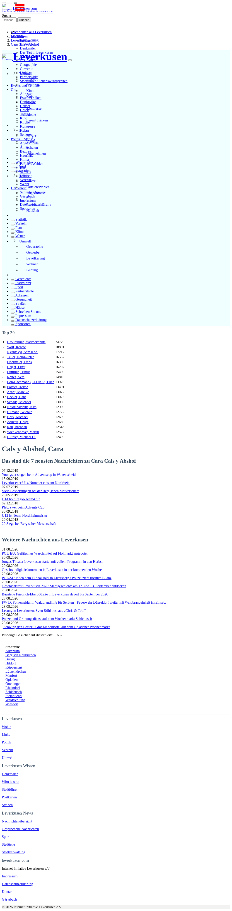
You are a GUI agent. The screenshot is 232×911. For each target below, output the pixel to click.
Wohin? (24, 74)
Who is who (24, 162)
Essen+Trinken (37, 120)
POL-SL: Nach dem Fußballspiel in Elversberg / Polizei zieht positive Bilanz (56, 578)
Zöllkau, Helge (18, 422)
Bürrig (10, 659)
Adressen (22, 295)
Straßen (20, 303)
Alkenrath (12, 651)
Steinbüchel (13, 696)
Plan (18, 228)
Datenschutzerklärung (31, 320)
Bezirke (31, 205)
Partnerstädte (24, 291)
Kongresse (27, 126)
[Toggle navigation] (3, 2)
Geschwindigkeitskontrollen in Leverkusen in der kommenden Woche (52, 570)
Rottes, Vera (15, 377)
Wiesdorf (11, 704)
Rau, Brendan (17, 427)
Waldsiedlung (15, 700)
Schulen (32, 147)
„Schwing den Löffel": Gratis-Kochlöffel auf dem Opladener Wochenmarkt (56, 627)
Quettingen (13, 684)
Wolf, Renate (16, 347)
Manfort (11, 675)
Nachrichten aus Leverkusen (31, 32)
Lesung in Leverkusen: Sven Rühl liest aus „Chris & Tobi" (44, 610)
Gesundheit (23, 299)
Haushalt (32, 210)
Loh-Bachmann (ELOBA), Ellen (30, 382)
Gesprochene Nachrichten (20, 829)
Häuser (20, 307)
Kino (30, 91)
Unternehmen (36, 153)
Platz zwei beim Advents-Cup (23, 507)
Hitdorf (10, 663)
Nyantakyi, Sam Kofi (22, 352)
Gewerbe (26, 69)
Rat (28, 199)
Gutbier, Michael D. (21, 437)
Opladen (11, 679)
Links (23, 130)
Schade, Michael (19, 402)
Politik (24, 176)
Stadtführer (23, 283)
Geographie (28, 65)
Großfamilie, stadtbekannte (26, 342)
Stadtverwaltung (13, 852)
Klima (24, 159)
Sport (19, 287)
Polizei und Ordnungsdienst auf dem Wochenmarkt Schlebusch (47, 619)
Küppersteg (13, 667)
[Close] (70, 60)
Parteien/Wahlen (38, 187)
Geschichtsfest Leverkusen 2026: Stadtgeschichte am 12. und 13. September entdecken (64, 586)
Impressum (23, 316)
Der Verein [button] (19, 188)
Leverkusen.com (27, 9)
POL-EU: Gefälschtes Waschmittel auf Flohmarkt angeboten (45, 553)
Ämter (30, 181)
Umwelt (25, 241)
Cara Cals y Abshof (25, 44)
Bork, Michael (17, 417)
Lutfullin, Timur (18, 372)
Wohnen (32, 264)
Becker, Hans (16, 397)
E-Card (20, 166)
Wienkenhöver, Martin (23, 432)
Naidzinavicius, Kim (21, 407)
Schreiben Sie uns (28, 312)
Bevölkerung (35, 258)
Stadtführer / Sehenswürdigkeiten (44, 81)
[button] (15, 3)
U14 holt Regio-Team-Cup (21, 499)
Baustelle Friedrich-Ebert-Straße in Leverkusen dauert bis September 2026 (55, 594)
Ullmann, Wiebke (19, 412)
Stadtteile (8, 844)
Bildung (32, 270)
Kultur (31, 97)
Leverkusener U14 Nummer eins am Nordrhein (36, 483)
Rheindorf (12, 688)
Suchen (24, 20)
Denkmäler (28, 48)
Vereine (31, 141)
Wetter (20, 236)
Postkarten (22, 170)
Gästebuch (9, 899)
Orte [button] (14, 89)
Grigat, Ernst (16, 367)
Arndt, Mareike (18, 392)
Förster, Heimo (17, 387)
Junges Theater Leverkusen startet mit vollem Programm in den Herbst (52, 561)
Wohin (6, 727)
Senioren (32, 85)
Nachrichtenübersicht (17, 821)
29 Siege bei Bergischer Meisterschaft (29, 524)
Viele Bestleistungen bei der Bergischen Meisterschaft (40, 491)
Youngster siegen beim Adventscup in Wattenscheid (39, 474)
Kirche (31, 114)
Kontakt (7, 892)
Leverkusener (20, 40)
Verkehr (21, 223)
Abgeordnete (35, 193)
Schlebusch (13, 692)
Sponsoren (23, 324)
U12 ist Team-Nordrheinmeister (24, 515)
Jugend (31, 79)
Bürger (31, 136)
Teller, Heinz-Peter (20, 357)
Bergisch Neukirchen (20, 655)
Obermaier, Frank (19, 362)
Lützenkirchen (15, 671)
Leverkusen (19, 36)
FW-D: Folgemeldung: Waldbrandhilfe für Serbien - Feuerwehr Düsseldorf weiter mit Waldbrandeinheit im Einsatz (84, 602)
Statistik (21, 219)
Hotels (31, 102)
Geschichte (23, 279)
